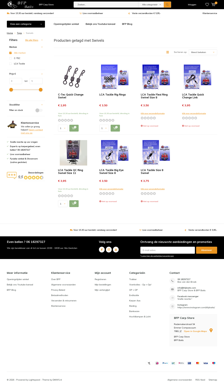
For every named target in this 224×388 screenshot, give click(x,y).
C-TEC (17, 58)
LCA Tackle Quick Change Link (193, 96)
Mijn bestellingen (103, 284)
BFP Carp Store (46, 4)
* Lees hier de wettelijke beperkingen (157, 256)
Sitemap (213, 379)
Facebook (102, 249)
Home (10, 33)
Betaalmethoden (59, 295)
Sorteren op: (180, 52)
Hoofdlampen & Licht (140, 316)
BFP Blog (127, 23)
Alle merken (20, 52)
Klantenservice (210, 13)
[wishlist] (207, 4)
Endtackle (134, 295)
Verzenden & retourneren (63, 300)
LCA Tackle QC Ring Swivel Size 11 (70, 171)
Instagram (109, 249)
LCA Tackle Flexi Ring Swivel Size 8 (154, 96)
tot (24, 81)
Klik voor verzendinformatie (153, 113)
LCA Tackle (19, 63)
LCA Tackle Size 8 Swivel (152, 171)
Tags (19, 33)
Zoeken (167, 5)
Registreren (100, 279)
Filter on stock (16, 110)
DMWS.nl (57, 379)
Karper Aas (134, 300)
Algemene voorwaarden (63, 284)
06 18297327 (184, 279)
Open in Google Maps (195, 331)
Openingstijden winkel (66, 23)
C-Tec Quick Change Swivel (71, 96)
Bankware (134, 311)
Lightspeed (34, 379)
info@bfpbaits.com (187, 288)
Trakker (133, 279)
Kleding (133, 306)
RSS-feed (200, 379)
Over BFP (55, 279)
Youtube (116, 249)
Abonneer (206, 250)
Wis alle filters (31, 40)
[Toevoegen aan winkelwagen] (74, 128)
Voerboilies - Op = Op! (140, 284)
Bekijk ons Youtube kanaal (100, 23)
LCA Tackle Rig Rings (112, 94)
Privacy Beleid (58, 290)
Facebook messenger (188, 296)
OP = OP (133, 290)
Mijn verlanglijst (102, 290)
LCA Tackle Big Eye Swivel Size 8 (111, 171)
